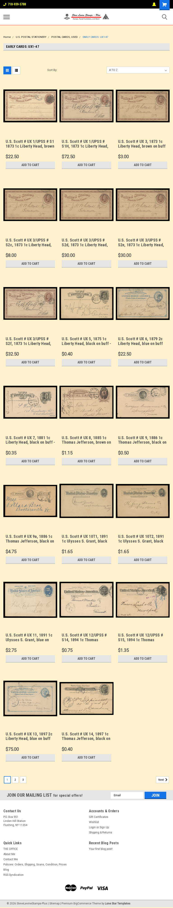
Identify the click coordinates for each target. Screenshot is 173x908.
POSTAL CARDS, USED (64, 37)
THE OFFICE (10, 849)
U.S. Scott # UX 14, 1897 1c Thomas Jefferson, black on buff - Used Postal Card (86, 739)
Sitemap (54, 903)
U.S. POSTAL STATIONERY (31, 37)
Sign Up (104, 827)
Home (7, 37)
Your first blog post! (101, 849)
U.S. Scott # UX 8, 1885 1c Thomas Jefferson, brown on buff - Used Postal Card (86, 442)
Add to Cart (30, 165)
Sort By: (52, 70)
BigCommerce (82, 903)
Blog (6, 869)
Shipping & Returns (100, 832)
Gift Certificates (98, 817)
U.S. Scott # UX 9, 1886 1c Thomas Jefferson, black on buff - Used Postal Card (142, 442)
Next (161, 779)
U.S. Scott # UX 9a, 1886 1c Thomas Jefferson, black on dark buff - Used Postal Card (30, 541)
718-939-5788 (17, 4)
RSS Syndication (13, 874)
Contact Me (10, 859)
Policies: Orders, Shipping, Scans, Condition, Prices (35, 864)
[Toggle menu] (6, 17)
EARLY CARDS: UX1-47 (95, 37)
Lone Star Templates (117, 903)
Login (92, 827)
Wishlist (94, 822)
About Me (9, 854)
